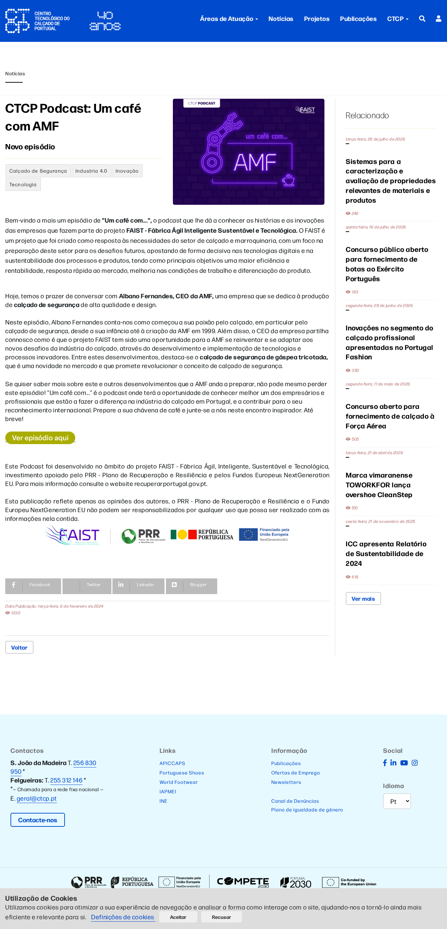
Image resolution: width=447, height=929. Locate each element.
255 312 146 (66, 780)
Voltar (19, 647)
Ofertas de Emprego (295, 772)
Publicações (358, 18)
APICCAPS (172, 763)
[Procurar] (422, 18)
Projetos (317, 18)
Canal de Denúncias (295, 800)
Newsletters (286, 782)
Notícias (281, 18)
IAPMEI (168, 791)
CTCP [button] (396, 18)
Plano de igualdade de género (307, 809)
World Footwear (179, 782)
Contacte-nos (37, 819)
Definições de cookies (123, 917)
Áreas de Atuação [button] (226, 18)
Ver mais (363, 598)
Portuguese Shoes (182, 772)
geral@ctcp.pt (37, 798)
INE (164, 800)
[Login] (439, 18)
